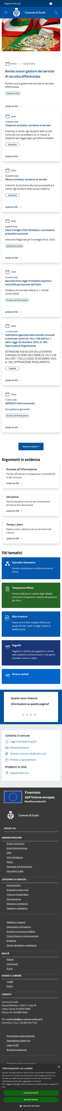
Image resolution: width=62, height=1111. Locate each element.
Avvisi (13, 63)
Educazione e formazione (19, 927)
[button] (31, 1106)
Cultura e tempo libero (18, 894)
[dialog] (31, 1087)
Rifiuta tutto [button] (31, 1099)
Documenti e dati (15, 871)
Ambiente (11, 940)
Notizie (10, 959)
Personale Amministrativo (19, 866)
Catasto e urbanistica (17, 908)
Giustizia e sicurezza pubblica (21, 931)
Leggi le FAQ (13, 1045)
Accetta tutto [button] (31, 1093)
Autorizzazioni (14, 885)
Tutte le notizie (29, 446)
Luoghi (10, 981)
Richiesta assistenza (17, 1049)
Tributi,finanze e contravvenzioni (23, 936)
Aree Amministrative (17, 848)
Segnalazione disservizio (18, 1040)
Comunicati (12, 964)
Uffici (9, 852)
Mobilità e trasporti (16, 922)
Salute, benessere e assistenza (22, 945)
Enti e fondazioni (15, 857)
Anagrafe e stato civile (18, 890)
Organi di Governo (15, 843)
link (3, 1087)
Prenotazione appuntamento (21, 1036)
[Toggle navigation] (5, 12)
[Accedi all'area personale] (51, 3)
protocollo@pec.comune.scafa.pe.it (24, 1019)
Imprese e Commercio (17, 903)
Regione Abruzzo (12, 3)
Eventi (10, 986)
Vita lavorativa (14, 899)
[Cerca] (56, 12)
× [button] (59, 1067)
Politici (10, 862)
